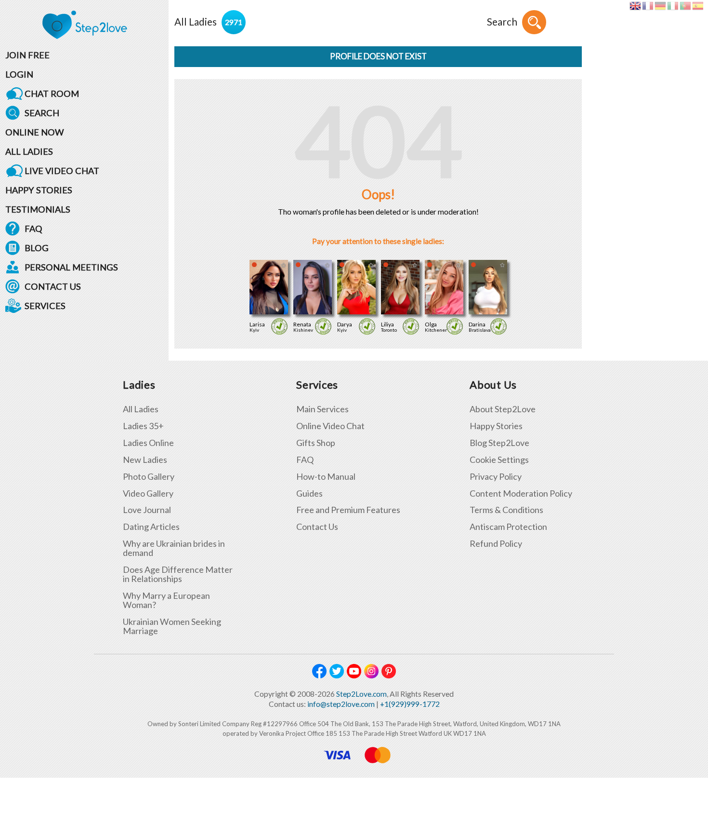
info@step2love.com (341, 704)
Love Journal (147, 509)
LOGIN (19, 74)
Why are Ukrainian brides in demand (174, 548)
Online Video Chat (330, 426)
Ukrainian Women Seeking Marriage (172, 626)
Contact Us (317, 526)
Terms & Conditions (506, 509)
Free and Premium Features (348, 509)
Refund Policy (496, 543)
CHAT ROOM (52, 93)
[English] (635, 6)
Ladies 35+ (143, 426)
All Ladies (140, 409)
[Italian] (672, 6)
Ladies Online (148, 442)
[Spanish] (697, 6)
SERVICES (45, 305)
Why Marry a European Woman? (166, 600)
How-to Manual (325, 476)
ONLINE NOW (34, 132)
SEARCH (42, 113)
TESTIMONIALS (37, 209)
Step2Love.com (361, 694)
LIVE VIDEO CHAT (62, 170)
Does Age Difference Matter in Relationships (178, 574)
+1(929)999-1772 (410, 704)
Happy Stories (496, 426)
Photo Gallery (148, 476)
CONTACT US (53, 286)
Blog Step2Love (499, 442)
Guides (309, 493)
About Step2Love (503, 409)
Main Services (322, 409)
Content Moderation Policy (521, 493)
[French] (647, 6)
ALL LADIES (29, 151)
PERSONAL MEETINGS (71, 267)
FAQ (33, 228)
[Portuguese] (685, 6)
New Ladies (145, 459)
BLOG (37, 248)
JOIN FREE (27, 55)
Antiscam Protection (508, 526)
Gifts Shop (315, 442)
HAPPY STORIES (38, 190)
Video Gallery (148, 493)
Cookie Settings (499, 459)
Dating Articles (151, 526)
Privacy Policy (496, 476)
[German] (660, 6)
